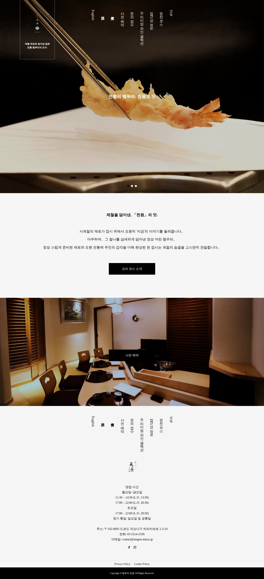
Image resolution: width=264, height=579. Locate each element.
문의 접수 (132, 17)
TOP (171, 13)
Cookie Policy (142, 564)
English (93, 15)
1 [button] (128, 186)
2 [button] (132, 186)
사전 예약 (122, 17)
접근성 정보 (151, 19)
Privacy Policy (122, 564)
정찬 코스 (161, 17)
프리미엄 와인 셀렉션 (142, 26)
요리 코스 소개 (132, 268)
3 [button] (136, 186)
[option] (132, 96)
